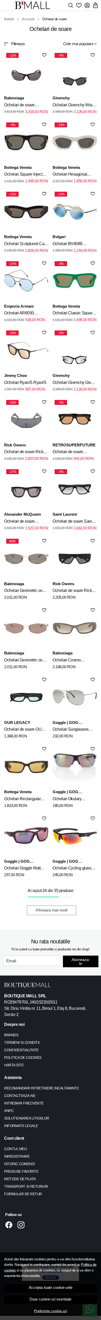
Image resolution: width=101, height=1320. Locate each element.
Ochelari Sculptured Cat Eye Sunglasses (24, 244)
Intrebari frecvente (24, 1103)
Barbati (9, 19)
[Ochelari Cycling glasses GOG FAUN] (75, 836)
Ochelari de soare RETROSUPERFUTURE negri (74, 453)
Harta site (14, 1065)
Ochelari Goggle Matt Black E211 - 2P (22, 869)
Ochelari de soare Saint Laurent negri (73, 522)
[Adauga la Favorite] (44, 55)
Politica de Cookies (22, 1057)
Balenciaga (14, 98)
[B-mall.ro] (34, 5)
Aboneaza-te (80, 961)
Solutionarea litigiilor (26, 1118)
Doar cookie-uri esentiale (50, 1299)
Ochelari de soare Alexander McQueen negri (22, 522)
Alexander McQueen (22, 514)
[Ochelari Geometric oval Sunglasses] (26, 628)
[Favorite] (79, 5)
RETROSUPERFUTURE (74, 445)
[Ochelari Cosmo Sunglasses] (75, 628)
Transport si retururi (26, 1186)
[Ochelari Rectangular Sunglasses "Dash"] (26, 767)
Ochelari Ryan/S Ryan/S (25, 382)
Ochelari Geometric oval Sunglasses (25, 591)
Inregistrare (17, 1156)
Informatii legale (21, 1126)
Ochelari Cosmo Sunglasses (67, 661)
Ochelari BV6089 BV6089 (67, 244)
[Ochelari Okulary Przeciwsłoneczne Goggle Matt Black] (75, 767)
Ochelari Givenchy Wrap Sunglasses (74, 106)
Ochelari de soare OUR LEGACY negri (24, 730)
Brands (11, 1035)
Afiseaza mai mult (51, 910)
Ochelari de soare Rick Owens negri (23, 453)
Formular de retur (23, 1194)
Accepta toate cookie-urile (51, 1288)
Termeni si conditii (22, 1042)
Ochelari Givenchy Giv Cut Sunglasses (72, 383)
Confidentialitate (21, 1050)
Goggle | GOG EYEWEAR (65, 723)
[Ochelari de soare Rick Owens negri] (75, 559)
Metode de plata (20, 1179)
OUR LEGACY (17, 722)
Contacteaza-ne (19, 1096)
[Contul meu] (87, 5)
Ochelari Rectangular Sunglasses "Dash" (22, 800)
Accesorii (28, 19)
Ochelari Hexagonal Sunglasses (70, 175)
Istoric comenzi (19, 1164)
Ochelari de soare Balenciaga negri (19, 106)
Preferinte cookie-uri (50, 1311)
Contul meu (15, 1149)
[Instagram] (22, 1224)
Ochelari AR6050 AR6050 (19, 314)
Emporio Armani (19, 306)
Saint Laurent (65, 514)
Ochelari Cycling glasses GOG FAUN (74, 869)
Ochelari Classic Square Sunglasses (74, 314)
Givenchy (61, 98)
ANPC (8, 1111)
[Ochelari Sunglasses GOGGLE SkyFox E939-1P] (75, 697)
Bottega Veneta (18, 167)
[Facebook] (10, 1224)
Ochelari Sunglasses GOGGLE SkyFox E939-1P (74, 730)
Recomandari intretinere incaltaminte (41, 1088)
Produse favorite (21, 1171)
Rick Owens (15, 445)
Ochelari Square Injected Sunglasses (25, 175)
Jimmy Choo (15, 375)
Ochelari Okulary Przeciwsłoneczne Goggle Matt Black (68, 800)
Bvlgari (59, 236)
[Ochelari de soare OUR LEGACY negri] (26, 697)
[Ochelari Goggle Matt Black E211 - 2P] (26, 836)
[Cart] (95, 5)
